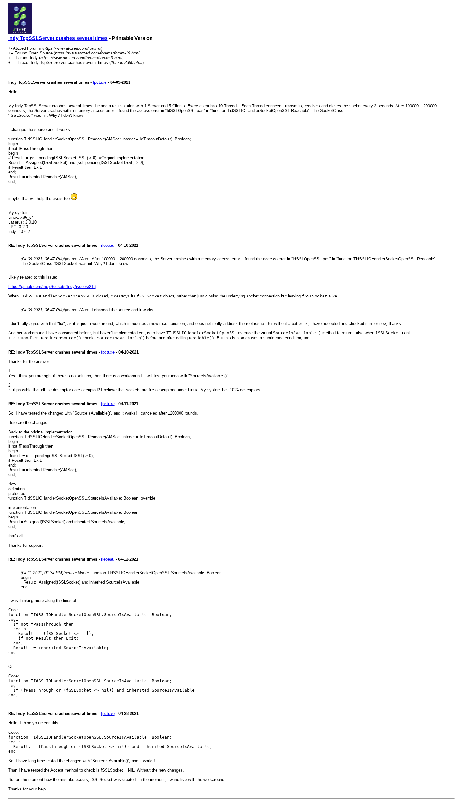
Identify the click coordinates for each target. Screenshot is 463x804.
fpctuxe (99, 82)
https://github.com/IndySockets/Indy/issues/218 (52, 286)
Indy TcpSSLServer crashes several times (58, 38)
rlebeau (107, 245)
